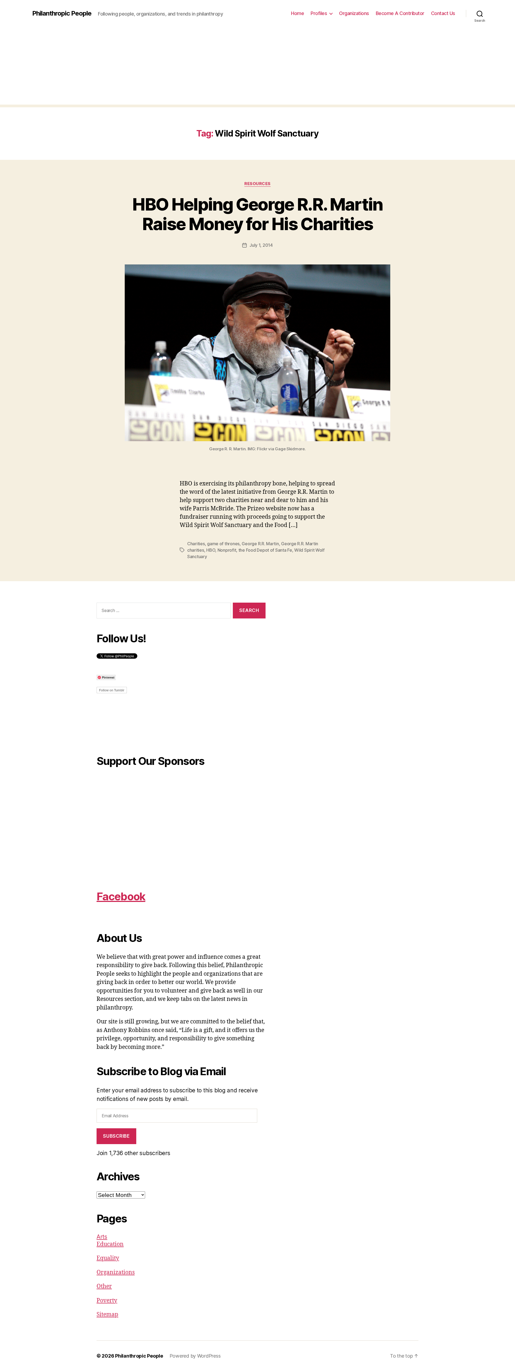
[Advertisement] (257, 67)
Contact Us (443, 13)
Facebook (121, 896)
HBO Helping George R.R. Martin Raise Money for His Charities (257, 214)
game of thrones (223, 543)
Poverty (107, 1300)
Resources (257, 183)
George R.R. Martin (260, 543)
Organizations (354, 13)
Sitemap (107, 1314)
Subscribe (116, 1136)
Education (110, 1244)
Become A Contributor (400, 13)
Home (297, 13)
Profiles (319, 13)
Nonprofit (227, 550)
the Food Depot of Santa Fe (265, 550)
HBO (210, 550)
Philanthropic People (61, 13)
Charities (196, 543)
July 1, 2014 (261, 245)
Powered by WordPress (195, 1356)
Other (104, 1286)
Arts (102, 1236)
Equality (108, 1258)
